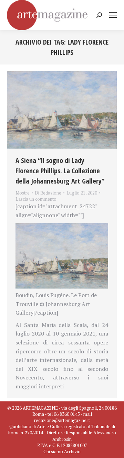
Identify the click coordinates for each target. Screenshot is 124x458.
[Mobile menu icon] (113, 15)
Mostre (23, 193)
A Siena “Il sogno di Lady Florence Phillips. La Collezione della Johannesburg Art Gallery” (60, 171)
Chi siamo (53, 451)
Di (48, 193)
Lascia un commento (36, 199)
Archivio (72, 451)
